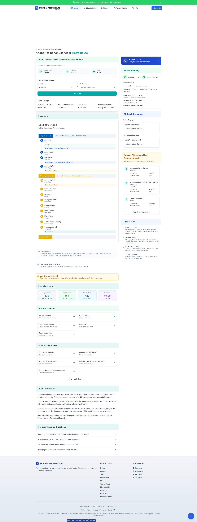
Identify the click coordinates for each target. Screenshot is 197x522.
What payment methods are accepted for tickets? (57, 450)
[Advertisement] (98, 29)
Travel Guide (105, 484)
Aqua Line (138, 478)
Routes (38, 49)
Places (106, 8)
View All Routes (77, 379)
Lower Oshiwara (50, 189)
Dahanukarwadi (50, 227)
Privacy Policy (86, 510)
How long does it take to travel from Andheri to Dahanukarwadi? (63, 434)
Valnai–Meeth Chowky (52, 222)
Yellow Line (139, 471)
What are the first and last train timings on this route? (59, 439)
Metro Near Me (106, 497)
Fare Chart (104, 493)
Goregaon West (50, 200)
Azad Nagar (48, 152)
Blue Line (138, 468)
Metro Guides (105, 487)
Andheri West (49, 166)
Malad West (48, 216)
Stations (103, 474)
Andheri (47, 140)
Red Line (138, 474)
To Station (83, 84)
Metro (76, 8)
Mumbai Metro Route (49, 8)
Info (136, 8)
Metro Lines (104, 478)
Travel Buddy (121, 8)
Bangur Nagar (49, 205)
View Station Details (134, 129)
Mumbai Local (91, 8)
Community (104, 490)
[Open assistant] (191, 516)
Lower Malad (49, 211)
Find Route (77, 93)
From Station (42, 84)
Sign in (158, 8)
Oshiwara (47, 194)
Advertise (57, 9)
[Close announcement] (160, 2)
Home (102, 468)
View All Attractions (140, 212)
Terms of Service (99, 510)
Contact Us (112, 510)
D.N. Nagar (48, 157)
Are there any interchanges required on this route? (58, 444)
